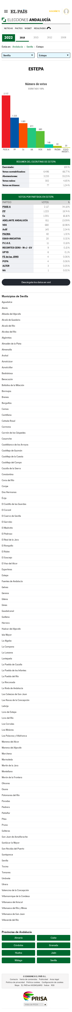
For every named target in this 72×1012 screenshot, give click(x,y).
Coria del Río (8, 480)
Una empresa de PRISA (35, 996)
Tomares (6, 872)
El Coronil (6, 510)
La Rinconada (8, 682)
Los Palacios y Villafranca (14, 735)
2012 (49, 37)
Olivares (6, 783)
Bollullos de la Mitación (13, 385)
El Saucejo (7, 557)
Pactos (18, 28)
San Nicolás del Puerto (13, 848)
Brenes (5, 397)
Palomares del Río (11, 795)
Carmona (6, 427)
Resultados (40, 28)
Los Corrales (8, 724)
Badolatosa (7, 373)
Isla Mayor (7, 634)
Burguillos (7, 403)
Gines (4, 605)
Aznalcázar (7, 361)
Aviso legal (54, 979)
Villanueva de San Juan (13, 914)
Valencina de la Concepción (15, 890)
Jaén (53, 952)
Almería (19, 937)
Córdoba (18, 945)
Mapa (17, 985)
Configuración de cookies (52, 982)
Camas (5, 409)
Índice (46, 985)
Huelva (18, 952)
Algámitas (7, 337)
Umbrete (6, 878)
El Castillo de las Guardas (14, 504)
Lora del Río (7, 718)
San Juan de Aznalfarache (15, 836)
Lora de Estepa (9, 712)
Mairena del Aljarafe (11, 747)
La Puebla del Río (10, 676)
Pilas (4, 819)
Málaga (18, 960)
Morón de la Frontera (12, 777)
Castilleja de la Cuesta (12, 456)
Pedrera (6, 807)
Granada (53, 945)
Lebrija (5, 706)
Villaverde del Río (10, 920)
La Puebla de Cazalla (12, 664)
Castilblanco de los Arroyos (15, 444)
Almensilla (7, 349)
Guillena (6, 617)
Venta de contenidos (28, 979)
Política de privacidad (15, 982)
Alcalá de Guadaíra (11, 320)
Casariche (7, 438)
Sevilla (5, 860)
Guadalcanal (8, 611)
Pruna (5, 825)
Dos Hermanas (9, 492)
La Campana (8, 646)
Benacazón (7, 379)
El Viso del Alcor (9, 563)
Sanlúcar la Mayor (11, 842)
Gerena (5, 593)
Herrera (6, 623)
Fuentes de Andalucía (12, 581)
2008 (63, 37)
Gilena (5, 599)
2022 (8, 37)
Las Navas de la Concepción (15, 700)
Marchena (7, 753)
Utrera (5, 884)
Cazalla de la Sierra (11, 468)
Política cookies (33, 982)
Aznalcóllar (7, 367)
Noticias (8, 28)
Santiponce (7, 854)
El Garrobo (7, 522)
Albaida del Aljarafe (11, 314)
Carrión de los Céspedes (14, 432)
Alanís (5, 308)
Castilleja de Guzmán (12, 450)
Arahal (5, 355)
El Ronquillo (7, 545)
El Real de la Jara (10, 539)
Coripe (5, 486)
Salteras (6, 831)
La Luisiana (7, 652)
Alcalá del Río (8, 326)
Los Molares (8, 730)
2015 (36, 37)
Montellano (7, 771)
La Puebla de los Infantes (14, 670)
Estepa (5, 575)
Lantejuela (7, 658)
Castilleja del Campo (12, 462)
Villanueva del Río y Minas (14, 908)
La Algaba (7, 640)
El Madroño (7, 528)
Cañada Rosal (8, 421)
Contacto (14, 979)
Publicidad (43, 979)
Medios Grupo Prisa (35, 1004)
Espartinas (7, 569)
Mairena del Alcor (10, 741)
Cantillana (7, 415)
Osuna (5, 789)
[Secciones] (6, 11)
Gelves (5, 587)
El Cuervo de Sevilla (11, 516)
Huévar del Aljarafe (11, 629)
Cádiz (53, 937)
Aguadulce (7, 302)
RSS (52, 985)
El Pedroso (7, 533)
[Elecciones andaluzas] (36, 19)
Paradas (6, 801)
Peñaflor (6, 813)
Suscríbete (54, 11)
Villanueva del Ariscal (12, 902)
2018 (22, 37)
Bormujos (6, 391)
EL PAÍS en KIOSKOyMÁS (31, 985)
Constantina (7, 474)
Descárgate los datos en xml (36, 282)
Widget (28, 28)
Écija (4, 498)
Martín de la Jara (10, 765)
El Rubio (6, 551)
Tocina (5, 866)
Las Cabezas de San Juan (14, 694)
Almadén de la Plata (11, 343)
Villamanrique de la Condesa (16, 896)
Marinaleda (7, 759)
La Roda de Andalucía (12, 688)
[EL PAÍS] (19, 11)
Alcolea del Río (9, 331)
